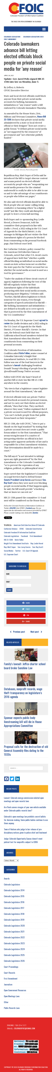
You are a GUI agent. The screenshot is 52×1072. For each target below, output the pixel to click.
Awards (7, 878)
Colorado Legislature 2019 (14, 919)
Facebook (29, 508)
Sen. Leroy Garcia (24, 547)
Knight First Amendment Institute (16, 543)
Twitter (18, 550)
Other (6, 1002)
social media (8, 550)
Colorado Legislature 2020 (14, 925)
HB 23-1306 (8, 539)
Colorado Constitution (34, 528)
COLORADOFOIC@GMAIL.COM (24, 1028)
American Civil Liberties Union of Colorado (29, 525)
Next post (35, 631)
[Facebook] (6, 779)
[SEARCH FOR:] (26, 768)
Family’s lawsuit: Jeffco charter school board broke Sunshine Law (25, 666)
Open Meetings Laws (12, 996)
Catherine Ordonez (11, 528)
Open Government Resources (15, 990)
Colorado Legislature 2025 (14, 955)
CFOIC (21, 528)
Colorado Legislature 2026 (14, 960)
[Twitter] (12, 779)
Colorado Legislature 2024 (14, 949)
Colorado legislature (11, 536)
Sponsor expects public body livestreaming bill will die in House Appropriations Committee (23, 721)
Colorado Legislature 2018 (14, 913)
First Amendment (10, 39)
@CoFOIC (12, 508)
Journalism (8, 984)
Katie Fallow (24, 353)
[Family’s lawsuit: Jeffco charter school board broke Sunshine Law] (26, 659)
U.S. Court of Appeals (30, 550)
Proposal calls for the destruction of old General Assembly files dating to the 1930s (26, 750)
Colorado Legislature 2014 (14, 890)
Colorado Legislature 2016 (14, 902)
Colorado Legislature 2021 (14, 931)
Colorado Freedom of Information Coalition (19, 532)
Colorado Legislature (12, 37)
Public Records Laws (12, 1007)
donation (35, 512)
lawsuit (17, 365)
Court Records (9, 972)
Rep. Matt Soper (10, 547)
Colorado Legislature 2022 (14, 937)
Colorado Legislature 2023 (33, 37)
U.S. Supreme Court (11, 554)
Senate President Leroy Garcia (17, 479)
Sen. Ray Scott (37, 547)
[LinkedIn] (17, 779)
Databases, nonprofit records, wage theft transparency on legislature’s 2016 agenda (23, 693)
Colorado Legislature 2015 (14, 896)
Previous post (19, 631)
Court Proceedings (11, 966)
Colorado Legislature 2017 (14, 907)
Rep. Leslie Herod (37, 543)
